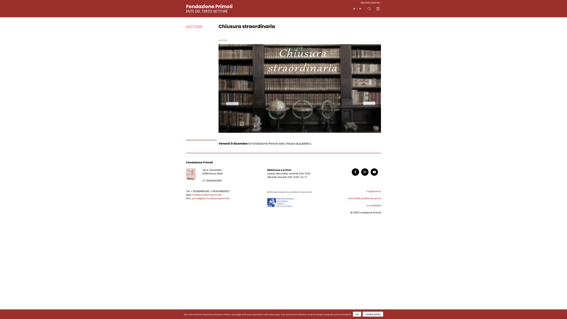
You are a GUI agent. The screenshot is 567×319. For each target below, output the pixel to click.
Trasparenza (373, 191)
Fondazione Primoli (209, 6)
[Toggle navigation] (378, 9)
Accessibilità (373, 205)
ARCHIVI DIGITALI (370, 2)
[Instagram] (365, 172)
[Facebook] (355, 172)
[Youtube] (374, 172)
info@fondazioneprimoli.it (207, 195)
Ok (357, 314)
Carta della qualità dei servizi (364, 198)
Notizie (194, 27)
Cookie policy (373, 314)
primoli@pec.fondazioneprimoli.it (211, 198)
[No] (563, 314)
